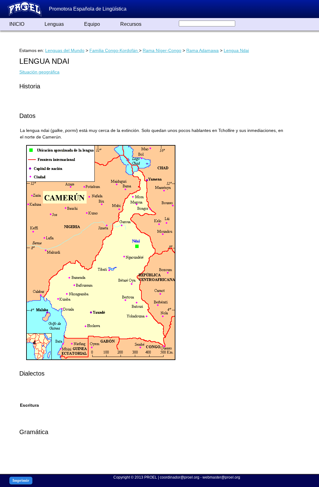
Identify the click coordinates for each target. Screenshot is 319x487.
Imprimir (20, 480)
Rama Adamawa (202, 50)
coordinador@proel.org (179, 477)
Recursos (130, 24)
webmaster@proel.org (221, 477)
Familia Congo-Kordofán (114, 50)
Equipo (92, 24)
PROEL (150, 477)
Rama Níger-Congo (162, 50)
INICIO (16, 24)
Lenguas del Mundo (64, 50)
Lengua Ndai (236, 50)
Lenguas (54, 24)
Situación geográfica (39, 71)
